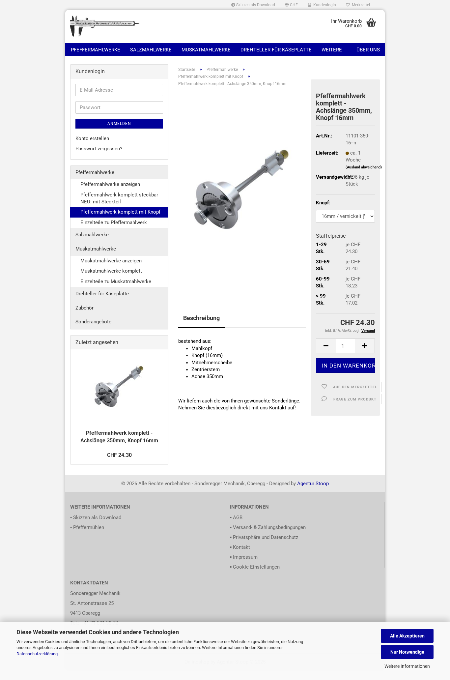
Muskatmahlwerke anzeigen (111, 261)
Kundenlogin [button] (323, 5)
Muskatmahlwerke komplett (111, 271)
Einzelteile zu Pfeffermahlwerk (113, 222)
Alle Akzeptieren (407, 635)
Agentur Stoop (313, 484)
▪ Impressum (244, 557)
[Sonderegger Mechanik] (105, 26)
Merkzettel (360, 5)
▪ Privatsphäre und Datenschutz (264, 537)
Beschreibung (201, 317)
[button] (291, 5)
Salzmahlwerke (151, 50)
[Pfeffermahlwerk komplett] (242, 190)
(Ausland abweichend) (364, 167)
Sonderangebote (93, 322)
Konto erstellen (92, 138)
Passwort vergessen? (98, 149)
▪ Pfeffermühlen (87, 527)
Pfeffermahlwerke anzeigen (110, 184)
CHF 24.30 (119, 455)
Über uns (368, 50)
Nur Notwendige (407, 652)
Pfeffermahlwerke (95, 50)
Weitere (332, 50)
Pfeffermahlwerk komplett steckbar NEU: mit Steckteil (119, 198)
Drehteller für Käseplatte (276, 50)
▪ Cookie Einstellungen (255, 567)
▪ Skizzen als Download (95, 517)
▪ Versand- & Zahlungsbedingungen (268, 527)
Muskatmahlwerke (206, 50)
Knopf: (323, 203)
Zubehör (84, 308)
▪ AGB (236, 517)
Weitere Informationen (407, 666)
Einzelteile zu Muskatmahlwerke (115, 281)
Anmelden (119, 123)
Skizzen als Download (255, 5)
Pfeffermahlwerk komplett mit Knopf (120, 212)
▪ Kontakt (240, 547)
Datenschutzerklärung (37, 653)
